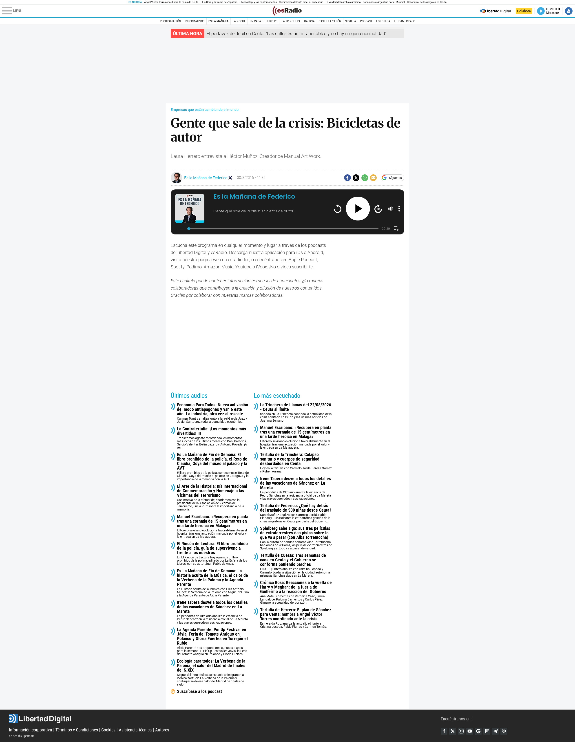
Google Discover (478, 731)
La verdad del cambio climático (342, 2)
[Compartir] (347, 177)
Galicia (309, 21)
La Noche (239, 21)
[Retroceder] (338, 208)
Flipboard (486, 731)
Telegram (495, 731)
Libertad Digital (225, 718)
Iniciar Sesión (569, 11)
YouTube (469, 731)
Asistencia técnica (135, 730)
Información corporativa (30, 730)
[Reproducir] (358, 209)
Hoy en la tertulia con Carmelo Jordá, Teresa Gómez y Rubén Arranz (296, 462)
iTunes (503, 731)
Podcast (366, 21)
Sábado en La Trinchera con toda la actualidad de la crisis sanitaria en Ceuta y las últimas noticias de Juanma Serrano (296, 412)
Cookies (108, 730)
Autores (162, 730)
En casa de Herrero (263, 21)
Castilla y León (330, 21)
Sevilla (350, 21)
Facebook (444, 731)
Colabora (524, 11)
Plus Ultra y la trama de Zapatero (219, 2)
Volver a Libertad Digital (495, 11)
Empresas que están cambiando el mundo (205, 110)
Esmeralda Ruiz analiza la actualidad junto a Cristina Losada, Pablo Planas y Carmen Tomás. (295, 617)
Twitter (452, 731)
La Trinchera (290, 21)
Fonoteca (383, 21)
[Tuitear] (356, 177)
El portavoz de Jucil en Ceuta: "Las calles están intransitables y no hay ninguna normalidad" (296, 33)
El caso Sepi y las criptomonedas (258, 2)
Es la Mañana (218, 21)
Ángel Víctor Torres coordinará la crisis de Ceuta (171, 2)
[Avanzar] (378, 208)
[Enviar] (364, 177)
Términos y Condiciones (76, 730)
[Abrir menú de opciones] (399, 208)
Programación (170, 21)
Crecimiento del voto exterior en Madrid (301, 2)
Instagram (461, 731)
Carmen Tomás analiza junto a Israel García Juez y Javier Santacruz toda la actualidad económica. (212, 412)
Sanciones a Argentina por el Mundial (384, 2)
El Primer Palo (404, 21)
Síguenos (395, 177)
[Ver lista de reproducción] (396, 228)
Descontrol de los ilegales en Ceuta (427, 2)
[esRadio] (287, 11)
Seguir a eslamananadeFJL (230, 178)
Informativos (194, 21)
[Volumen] (390, 208)
